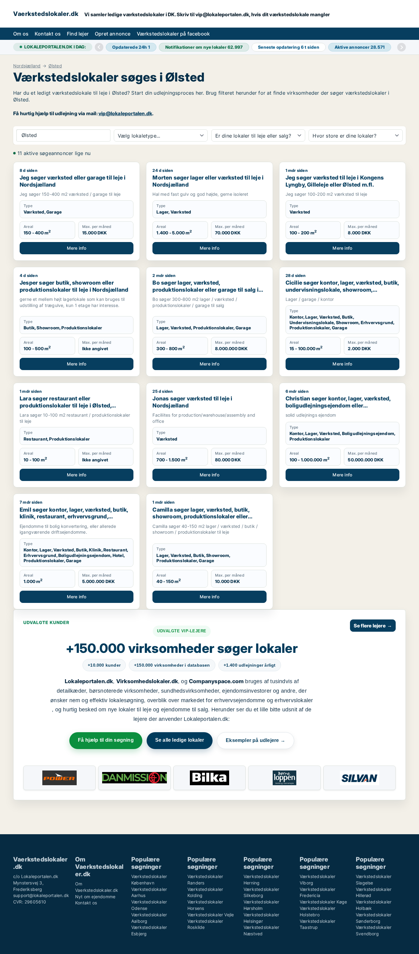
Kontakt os (48, 34)
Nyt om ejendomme (95, 896)
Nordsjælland (26, 65)
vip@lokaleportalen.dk (125, 113)
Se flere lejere (373, 626)
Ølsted (55, 65)
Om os (21, 34)
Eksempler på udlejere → (255, 740)
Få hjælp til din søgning (106, 740)
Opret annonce (113, 34)
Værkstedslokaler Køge (323, 901)
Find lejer (78, 34)
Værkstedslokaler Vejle (210, 914)
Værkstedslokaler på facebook (173, 34)
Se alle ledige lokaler (179, 740)
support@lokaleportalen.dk (41, 895)
